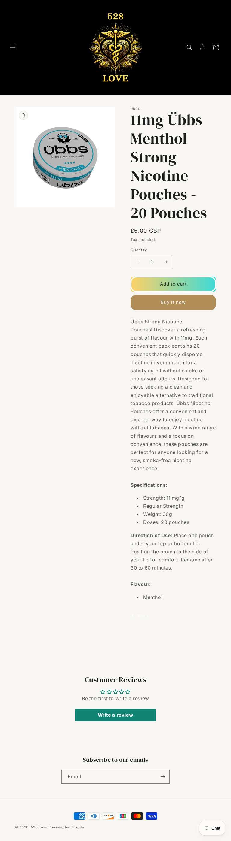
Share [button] (143, 615)
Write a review (115, 715)
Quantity (139, 249)
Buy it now (173, 302)
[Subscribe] (162, 777)
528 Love (39, 827)
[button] (12, 47)
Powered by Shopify (66, 827)
